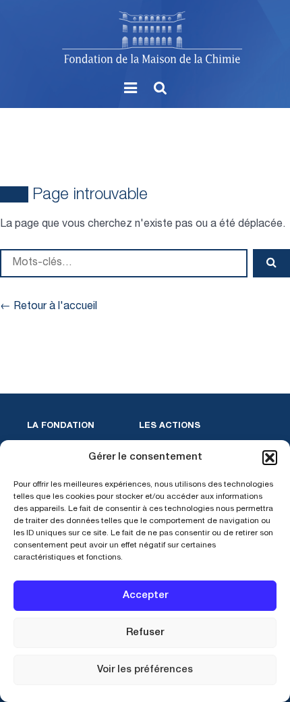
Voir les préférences (145, 670)
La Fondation (60, 426)
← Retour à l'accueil (48, 307)
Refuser (145, 633)
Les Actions (169, 426)
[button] (270, 457)
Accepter (145, 596)
